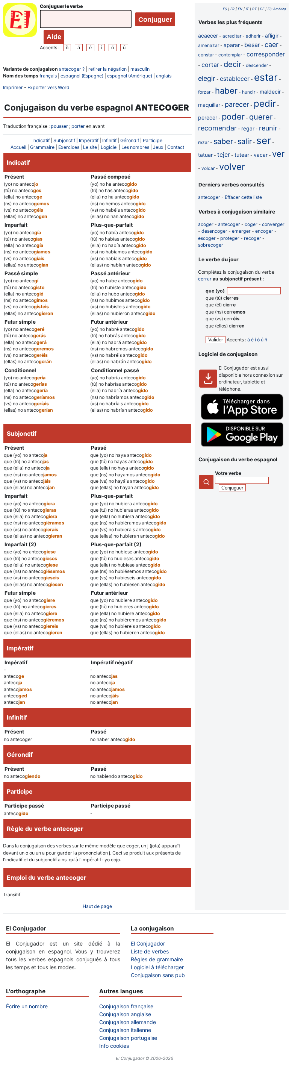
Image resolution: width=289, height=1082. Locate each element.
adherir (253, 36)
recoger (252, 238)
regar (247, 128)
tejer (223, 154)
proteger (229, 238)
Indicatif (41, 140)
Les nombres (135, 147)
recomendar (217, 128)
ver (278, 154)
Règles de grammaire (157, 959)
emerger (241, 231)
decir (232, 64)
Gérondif (129, 140)
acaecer (208, 35)
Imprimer (13, 87)
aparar (232, 45)
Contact (175, 147)
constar (206, 55)
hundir (248, 92)
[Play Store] (242, 445)
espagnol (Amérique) (129, 76)
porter (78, 126)
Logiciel (109, 147)
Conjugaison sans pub (158, 975)
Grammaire (42, 147)
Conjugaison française (126, 1006)
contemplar (230, 55)
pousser (59, 126)
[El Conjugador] (20, 27)
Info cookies (114, 1046)
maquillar (209, 105)
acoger (205, 224)
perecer (207, 117)
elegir (206, 78)
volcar (208, 168)
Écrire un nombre (27, 1006)
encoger (264, 231)
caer (271, 44)
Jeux (158, 147)
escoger (207, 238)
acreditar (231, 36)
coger (251, 224)
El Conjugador (148, 943)
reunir (268, 128)
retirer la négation (107, 69)
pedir (265, 103)
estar (266, 77)
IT (247, 9)
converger (273, 224)
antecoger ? (72, 69)
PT (254, 9)
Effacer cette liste (243, 197)
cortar (210, 64)
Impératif (88, 140)
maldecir (270, 91)
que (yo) (216, 291)
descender (257, 65)
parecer (237, 104)
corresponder (266, 54)
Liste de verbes (150, 951)
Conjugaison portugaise (128, 1038)
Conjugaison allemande (127, 1022)
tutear (242, 155)
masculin (140, 69)
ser (263, 140)
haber (226, 90)
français (48, 76)
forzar (204, 92)
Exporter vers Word (48, 87)
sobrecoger (210, 245)
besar (252, 44)
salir (245, 141)
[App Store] (242, 418)
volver (232, 166)
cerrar (205, 279)
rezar (203, 142)
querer (260, 116)
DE (262, 9)
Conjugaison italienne (125, 1030)
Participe (152, 140)
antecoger (209, 197)
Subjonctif (64, 140)
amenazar (208, 45)
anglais (163, 76)
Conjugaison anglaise (125, 1014)
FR (232, 9)
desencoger (214, 231)
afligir (271, 35)
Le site (90, 147)
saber (223, 141)
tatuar (205, 155)
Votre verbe (228, 473)
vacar (261, 155)
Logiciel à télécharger (157, 967)
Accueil (18, 147)
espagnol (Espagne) (82, 76)
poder (233, 116)
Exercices (68, 147)
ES (225, 9)
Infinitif (109, 140)
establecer (235, 78)
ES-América (277, 9)
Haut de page (97, 906)
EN (240, 9)
